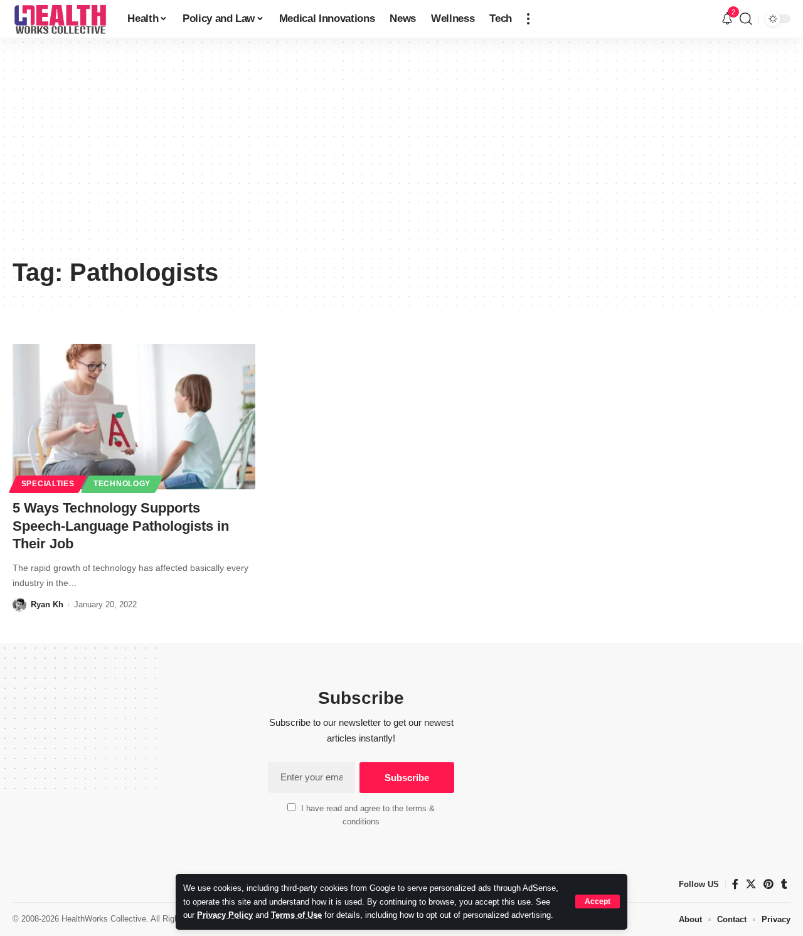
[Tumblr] (784, 884)
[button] (597, 901)
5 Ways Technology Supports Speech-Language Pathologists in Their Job (121, 525)
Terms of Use (296, 915)
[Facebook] (735, 884)
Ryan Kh (47, 604)
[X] (751, 884)
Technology (122, 483)
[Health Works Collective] (60, 19)
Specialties (48, 483)
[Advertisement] (401, 157)
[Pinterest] (768, 884)
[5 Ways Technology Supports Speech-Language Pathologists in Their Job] (134, 416)
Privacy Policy (225, 915)
